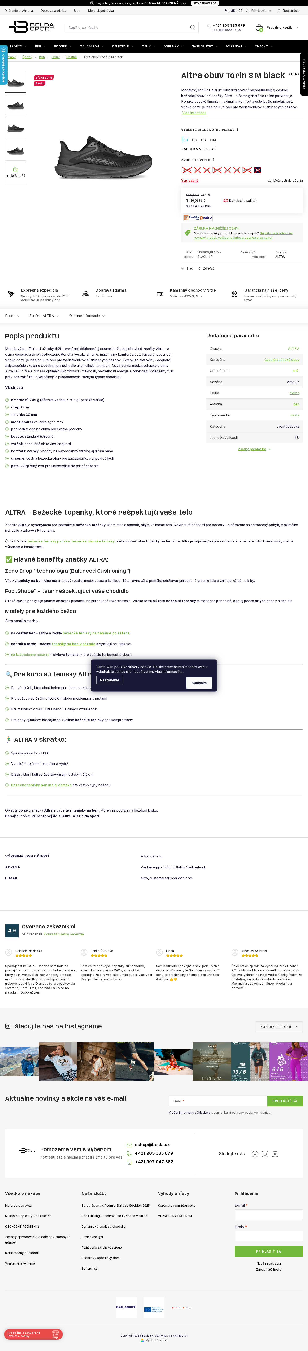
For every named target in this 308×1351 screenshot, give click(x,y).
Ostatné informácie (84, 316)
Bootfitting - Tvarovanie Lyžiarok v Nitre (115, 1216)
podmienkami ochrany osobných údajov (241, 1112)
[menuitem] (18, 46)
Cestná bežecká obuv (282, 359)
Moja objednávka (101, 10)
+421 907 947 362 (154, 1161)
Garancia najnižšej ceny (176, 1205)
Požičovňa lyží (92, 1237)
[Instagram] (265, 1154)
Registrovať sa (204, 3)
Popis (9, 316)
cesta (295, 415)
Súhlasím (199, 683)
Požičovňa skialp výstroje (102, 1247)
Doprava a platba (53, 10)
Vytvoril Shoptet (156, 1340)
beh (297, 404)
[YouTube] (275, 1154)
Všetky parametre (252, 449)
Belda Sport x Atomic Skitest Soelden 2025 (116, 1205)
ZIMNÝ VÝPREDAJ (304, 74)
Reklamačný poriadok (22, 1253)
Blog (77, 10)
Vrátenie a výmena (19, 10)
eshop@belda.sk (152, 1144)
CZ (240, 10)
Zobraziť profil (276, 1027)
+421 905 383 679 (228, 25)
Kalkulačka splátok (243, 201)
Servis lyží (90, 1268)
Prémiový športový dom (101, 1258)
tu (181, 671)
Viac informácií (194, 113)
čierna (294, 393)
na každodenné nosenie (30, 654)
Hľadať (193, 27)
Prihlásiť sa (285, 1101)
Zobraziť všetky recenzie (64, 934)
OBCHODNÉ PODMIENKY (22, 1226)
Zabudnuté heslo (268, 1269)
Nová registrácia (269, 1263)
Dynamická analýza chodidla (104, 1226)
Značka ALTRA (42, 316)
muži (295, 371)
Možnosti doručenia (288, 180)
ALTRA (280, 256)
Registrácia (291, 10)
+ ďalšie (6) (15, 176)
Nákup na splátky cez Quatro (28, 1216)
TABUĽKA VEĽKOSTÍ (198, 149)
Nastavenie (109, 680)
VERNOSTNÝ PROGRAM (175, 1216)
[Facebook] (255, 1154)
